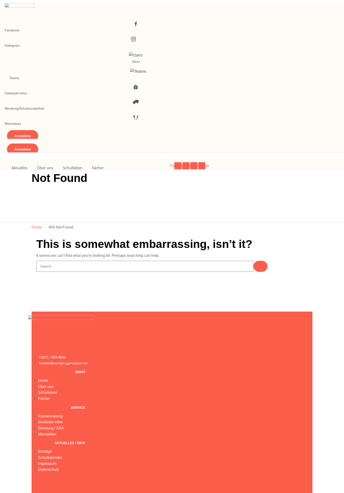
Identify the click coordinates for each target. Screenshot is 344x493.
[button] (22, 136)
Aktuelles (19, 167)
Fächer (98, 167)
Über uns (45, 167)
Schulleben (72, 167)
